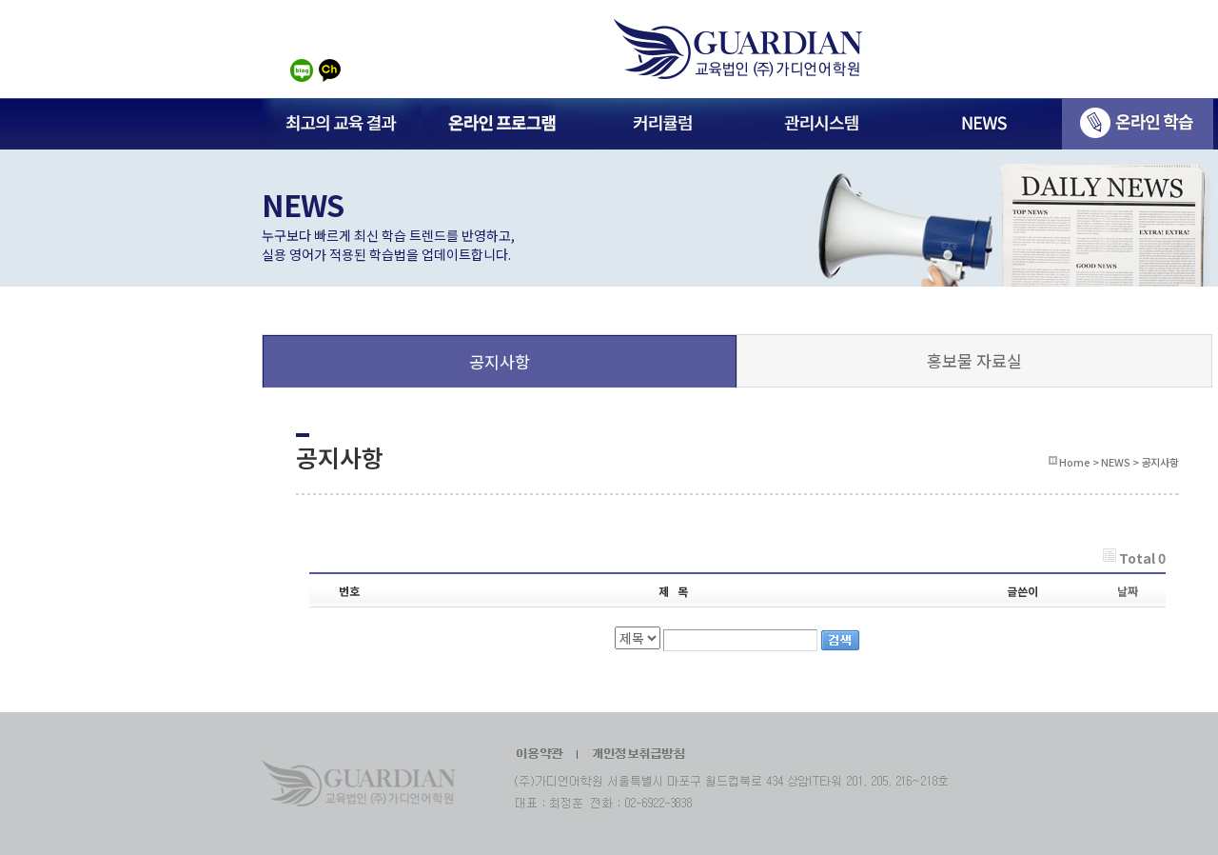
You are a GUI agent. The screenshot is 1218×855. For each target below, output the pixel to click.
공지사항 (499, 361)
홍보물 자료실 (974, 360)
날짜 (1127, 591)
